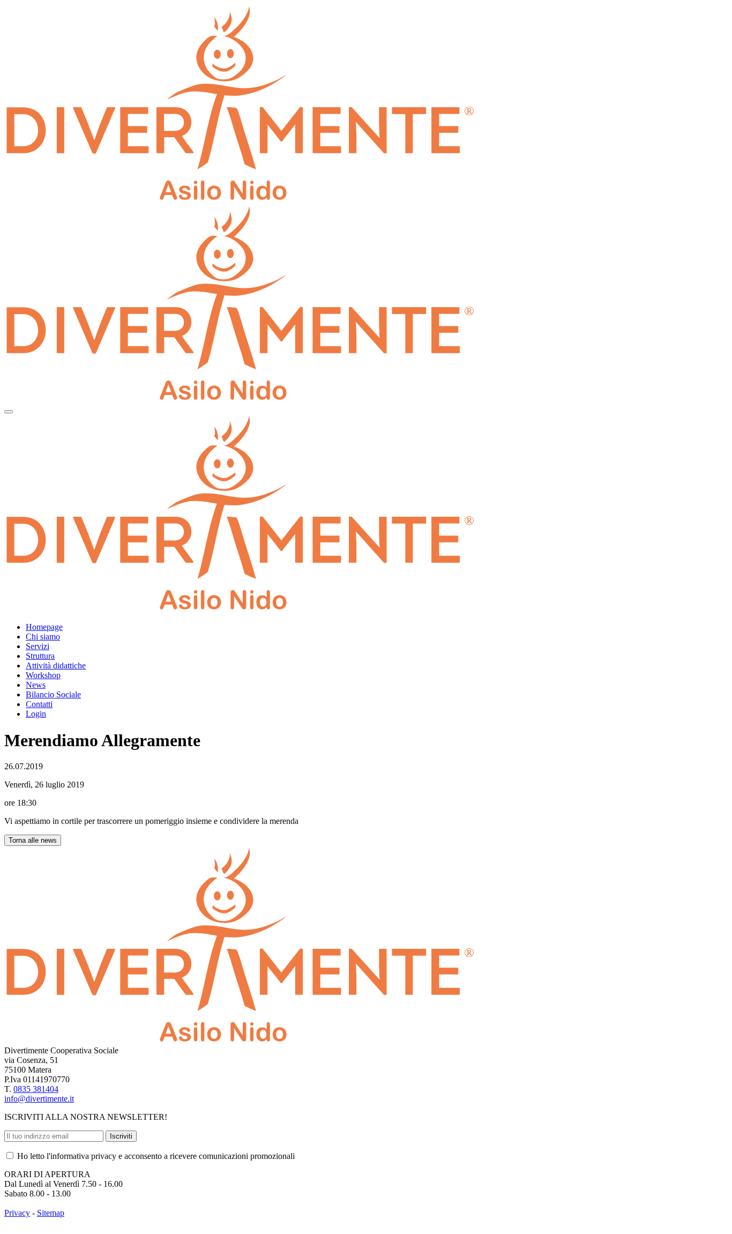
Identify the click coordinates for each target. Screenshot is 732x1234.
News (36, 684)
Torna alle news (33, 840)
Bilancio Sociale (53, 694)
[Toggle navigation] (8, 411)
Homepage (44, 626)
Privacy (17, 1212)
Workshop (43, 675)
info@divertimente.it (39, 1098)
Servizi (37, 646)
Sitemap (50, 1212)
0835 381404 (35, 1089)
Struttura (40, 655)
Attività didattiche (56, 665)
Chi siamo (43, 636)
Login (36, 713)
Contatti (39, 704)
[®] (239, 399)
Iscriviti (121, 1136)
